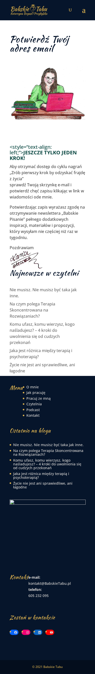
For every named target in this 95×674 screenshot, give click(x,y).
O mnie (32, 387)
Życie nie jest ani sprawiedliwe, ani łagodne (42, 485)
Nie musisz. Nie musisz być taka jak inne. (48, 444)
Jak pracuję (35, 392)
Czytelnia (34, 404)
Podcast (33, 409)
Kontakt (33, 415)
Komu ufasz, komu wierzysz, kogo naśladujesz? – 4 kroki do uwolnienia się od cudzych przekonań (47, 464)
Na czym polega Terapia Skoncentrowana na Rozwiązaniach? (32, 310)
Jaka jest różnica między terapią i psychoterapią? (41, 475)
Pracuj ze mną (38, 398)
